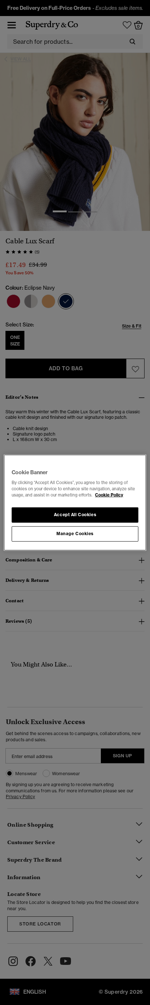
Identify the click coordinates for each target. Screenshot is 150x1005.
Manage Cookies (75, 533)
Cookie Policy (109, 495)
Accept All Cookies (75, 514)
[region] (75, 502)
